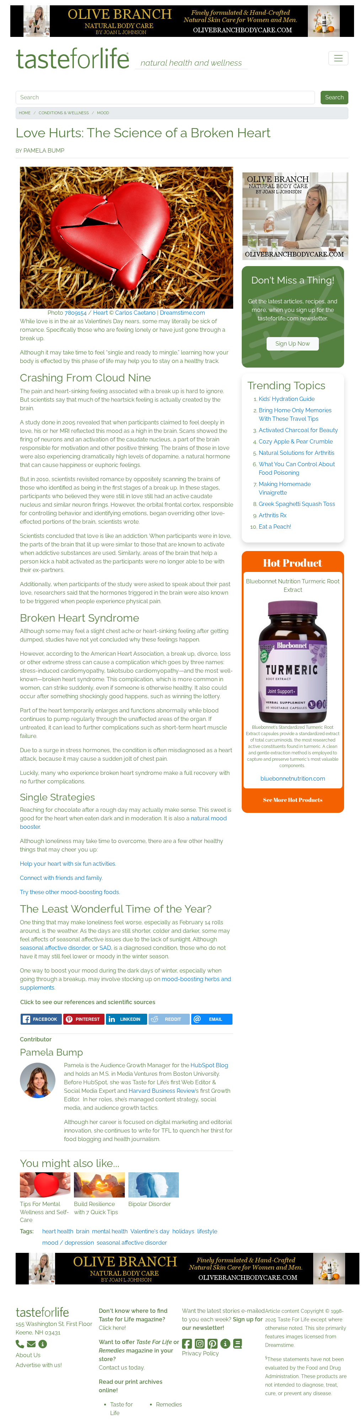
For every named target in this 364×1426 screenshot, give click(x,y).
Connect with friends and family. (61, 878)
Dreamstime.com (182, 312)
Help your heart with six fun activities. (68, 863)
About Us (28, 1355)
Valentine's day (150, 1231)
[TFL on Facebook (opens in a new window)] (187, 1343)
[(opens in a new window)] (293, 662)
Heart (100, 312)
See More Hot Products (292, 800)
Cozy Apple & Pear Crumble (296, 441)
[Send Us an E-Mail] (32, 1343)
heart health (57, 1231)
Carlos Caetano (135, 312)
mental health (110, 1231)
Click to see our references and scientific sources (87, 1002)
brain (82, 1231)
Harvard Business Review (162, 1091)
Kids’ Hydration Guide (287, 399)
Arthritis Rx (273, 515)
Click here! (112, 1328)
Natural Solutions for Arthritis (296, 453)
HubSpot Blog (209, 1065)
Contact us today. (122, 1367)
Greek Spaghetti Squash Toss (297, 504)
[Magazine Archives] (237, 1344)
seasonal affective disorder (132, 1242)
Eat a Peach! (275, 526)
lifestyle (207, 1231)
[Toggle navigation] (338, 58)
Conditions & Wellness (64, 113)
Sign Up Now (292, 343)
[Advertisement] (295, 925)
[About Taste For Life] (42, 1343)
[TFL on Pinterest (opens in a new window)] (213, 1343)
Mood (103, 113)
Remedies (169, 1404)
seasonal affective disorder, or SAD (65, 948)
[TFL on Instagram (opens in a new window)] (200, 1343)
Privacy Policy (200, 1353)
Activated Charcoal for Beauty (298, 430)
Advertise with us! (39, 1365)
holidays (183, 1231)
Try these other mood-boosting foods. (70, 892)
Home (25, 113)
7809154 (76, 312)
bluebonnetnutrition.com (293, 778)
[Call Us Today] (21, 1343)
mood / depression (68, 1242)
